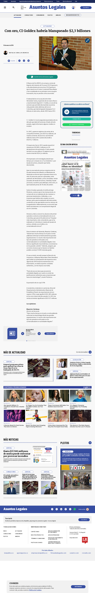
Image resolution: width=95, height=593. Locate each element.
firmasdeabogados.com (58, 553)
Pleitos (64, 443)
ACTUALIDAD (17, 15)
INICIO (5, 531)
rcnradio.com (86, 553)
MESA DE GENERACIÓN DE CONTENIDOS (54, 531)
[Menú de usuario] (73, 7)
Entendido (78, 586)
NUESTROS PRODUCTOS (37, 535)
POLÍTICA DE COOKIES (36, 542)
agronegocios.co (22, 553)
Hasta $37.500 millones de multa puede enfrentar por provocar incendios (16, 453)
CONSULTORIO (29, 15)
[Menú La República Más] (4, 7)
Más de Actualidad (14, 352)
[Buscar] (13, 7)
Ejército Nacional (67, 1)
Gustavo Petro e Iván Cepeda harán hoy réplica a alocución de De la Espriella (80, 364)
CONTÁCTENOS (35, 531)
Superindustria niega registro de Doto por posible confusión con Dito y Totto (76, 454)
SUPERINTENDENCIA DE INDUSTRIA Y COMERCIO (54, 542)
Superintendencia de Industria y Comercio (30, 1)
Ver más (75, 195)
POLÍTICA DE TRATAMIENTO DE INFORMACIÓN (55, 538)
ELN (76, 1)
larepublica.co (8, 553)
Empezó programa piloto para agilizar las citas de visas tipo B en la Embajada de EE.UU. (13, 367)
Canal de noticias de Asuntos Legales (43, 77)
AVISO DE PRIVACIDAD (53, 535)
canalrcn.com (74, 553)
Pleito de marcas (48, 1)
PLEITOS (50, 15)
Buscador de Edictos (72, 15)
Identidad (13, 1)
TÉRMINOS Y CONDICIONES (38, 538)
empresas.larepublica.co (39, 553)
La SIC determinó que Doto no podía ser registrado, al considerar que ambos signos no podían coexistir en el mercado (75, 460)
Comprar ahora (77, 119)
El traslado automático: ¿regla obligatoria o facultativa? (10, 476)
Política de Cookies (35, 590)
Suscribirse (86, 7)
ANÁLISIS (58, 15)
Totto (57, 1)
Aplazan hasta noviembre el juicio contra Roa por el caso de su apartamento (80, 375)
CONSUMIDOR (40, 15)
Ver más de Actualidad (82, 352)
